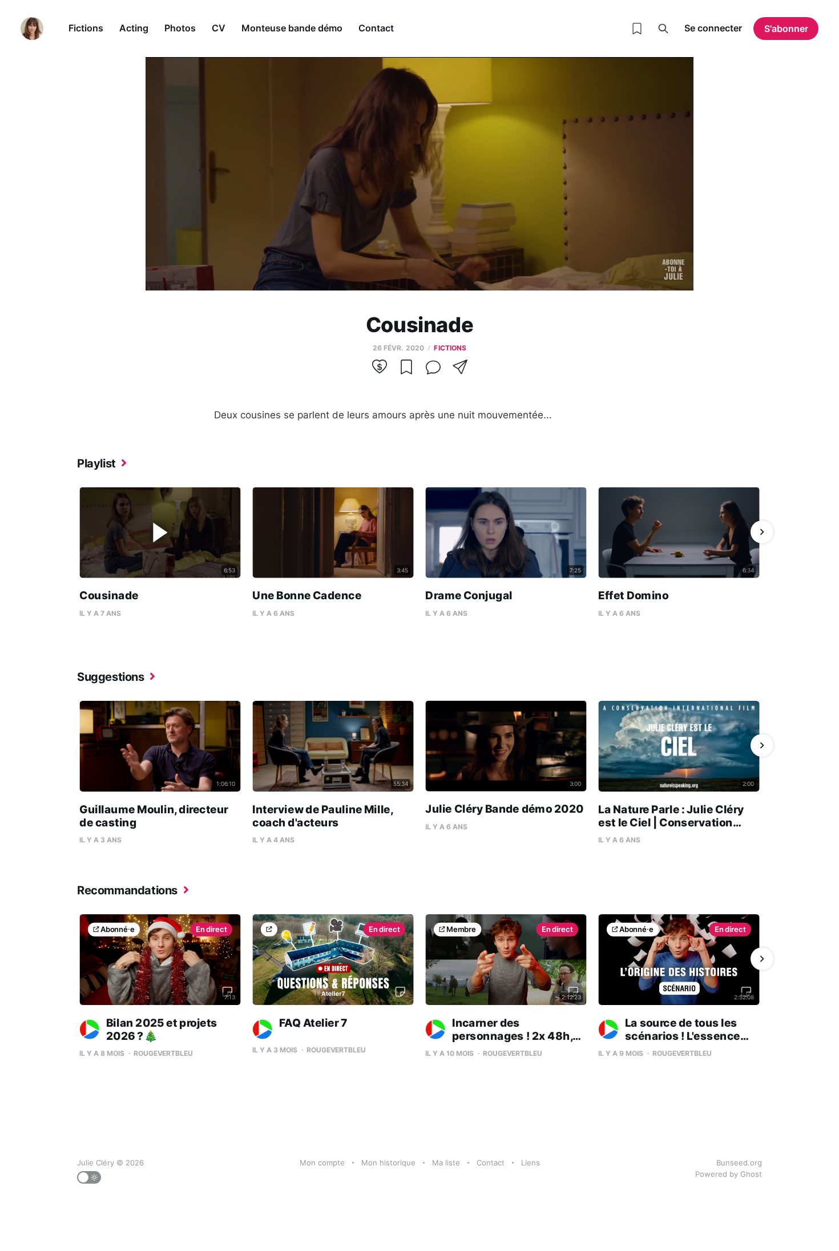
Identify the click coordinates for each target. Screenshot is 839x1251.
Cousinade (108, 595)
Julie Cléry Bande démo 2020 (504, 809)
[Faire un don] (379, 371)
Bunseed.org (739, 1162)
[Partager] (460, 371)
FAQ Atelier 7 (313, 1022)
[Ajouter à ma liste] (406, 371)
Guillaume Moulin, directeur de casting (153, 815)
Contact (376, 28)
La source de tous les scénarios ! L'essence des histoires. (669, 1036)
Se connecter (713, 28)
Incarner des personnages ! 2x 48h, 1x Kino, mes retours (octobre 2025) (503, 1042)
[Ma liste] (637, 28)
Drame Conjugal (468, 595)
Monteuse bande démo (291, 28)
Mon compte (322, 1162)
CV (218, 28)
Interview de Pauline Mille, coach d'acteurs (322, 815)
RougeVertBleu (163, 1053)
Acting (133, 28)
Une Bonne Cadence (306, 595)
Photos (180, 28)
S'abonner (786, 28)
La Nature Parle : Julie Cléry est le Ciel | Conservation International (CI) (671, 822)
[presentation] (77, 531)
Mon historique (388, 1162)
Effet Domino (633, 595)
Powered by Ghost (728, 1174)
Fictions (85, 28)
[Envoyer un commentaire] (433, 371)
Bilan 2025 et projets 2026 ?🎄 (161, 1029)
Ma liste (446, 1162)
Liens (530, 1162)
